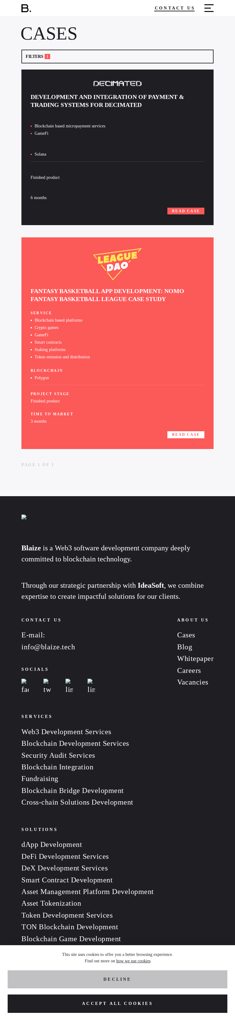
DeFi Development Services (65, 856)
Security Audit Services (58, 755)
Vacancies (192, 682)
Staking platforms (50, 349)
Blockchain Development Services (75, 743)
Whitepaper (195, 658)
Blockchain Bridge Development (72, 790)
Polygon (42, 378)
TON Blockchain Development (69, 927)
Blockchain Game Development (71, 939)
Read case (186, 211)
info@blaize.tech (48, 647)
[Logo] (26, 9)
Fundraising (39, 779)
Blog (184, 647)
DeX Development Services (64, 868)
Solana (40, 154)
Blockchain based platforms (58, 320)
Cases (186, 635)
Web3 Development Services (66, 732)
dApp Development (51, 844)
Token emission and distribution (62, 357)
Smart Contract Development (67, 880)
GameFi (41, 133)
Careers (189, 670)
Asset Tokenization (51, 903)
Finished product (45, 177)
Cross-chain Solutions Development (77, 802)
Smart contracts (48, 342)
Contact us (175, 8)
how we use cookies (133, 961)
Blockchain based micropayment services (70, 126)
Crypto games (46, 327)
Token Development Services (67, 915)
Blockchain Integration (57, 767)
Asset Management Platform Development (87, 892)
